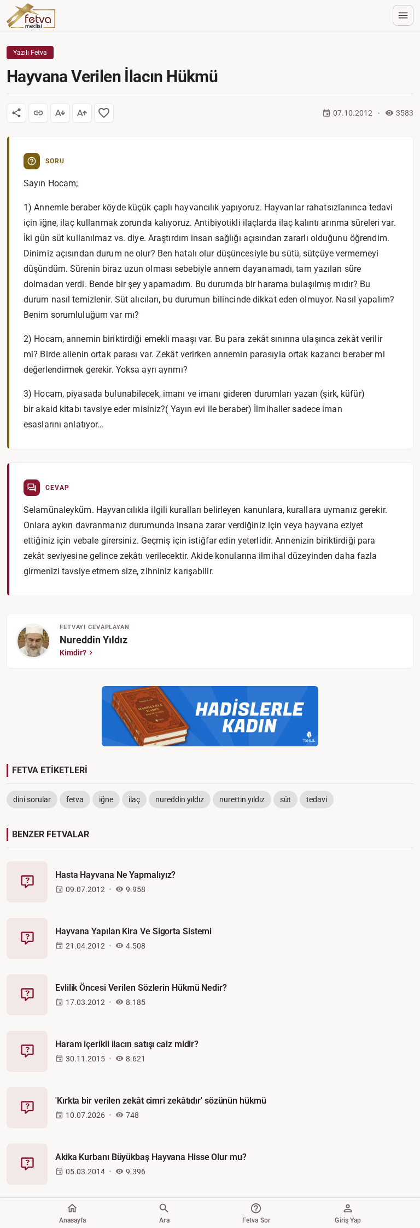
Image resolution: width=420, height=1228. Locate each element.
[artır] (82, 113)
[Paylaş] (16, 113)
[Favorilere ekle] (104, 113)
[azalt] (60, 113)
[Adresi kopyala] (38, 113)
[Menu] (403, 15)
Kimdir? (73, 652)
